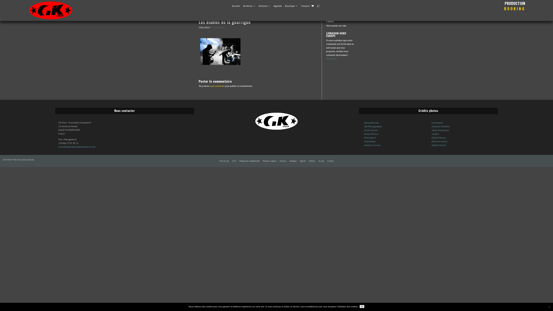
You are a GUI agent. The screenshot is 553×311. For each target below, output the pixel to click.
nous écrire (331, 58)
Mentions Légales (269, 161)
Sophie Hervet (439, 145)
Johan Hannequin (440, 130)
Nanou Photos (371, 134)
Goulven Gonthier (441, 126)
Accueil (236, 6)
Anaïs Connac (371, 130)
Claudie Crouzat (372, 145)
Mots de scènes (439, 141)
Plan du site (224, 161)
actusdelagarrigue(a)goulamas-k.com (76, 146)
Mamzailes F (370, 137)
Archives (248, 6)
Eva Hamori (437, 122)
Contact (305, 6)
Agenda (278, 6)
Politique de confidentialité (249, 161)
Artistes (263, 6)
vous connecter (217, 86)
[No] (549, 307)
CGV (234, 161)
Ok (362, 306)
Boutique (290, 6)
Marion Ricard (439, 137)
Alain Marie (370, 141)
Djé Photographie (373, 126)
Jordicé (435, 134)
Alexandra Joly (371, 122)
